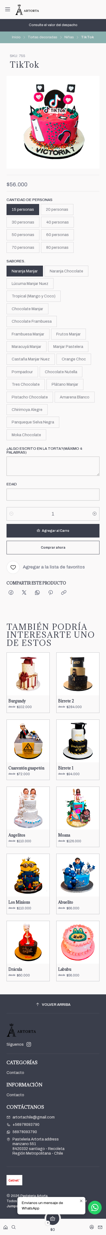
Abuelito (65, 902)
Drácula (15, 969)
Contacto (15, 1073)
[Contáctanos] (100, 1225)
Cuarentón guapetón (26, 768)
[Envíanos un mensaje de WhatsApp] (95, 1207)
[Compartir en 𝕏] (24, 593)
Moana (64, 835)
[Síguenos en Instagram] (29, 1044)
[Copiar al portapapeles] (63, 593)
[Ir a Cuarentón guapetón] (28, 741)
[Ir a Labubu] (78, 942)
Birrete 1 (65, 768)
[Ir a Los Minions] (28, 875)
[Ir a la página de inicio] (27, 9)
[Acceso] (91, 1225)
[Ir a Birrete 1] (78, 741)
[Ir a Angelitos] (28, 808)
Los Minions (19, 902)
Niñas (69, 37)
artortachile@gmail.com (34, 1117)
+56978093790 (26, 1125)
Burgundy (17, 701)
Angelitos (16, 835)
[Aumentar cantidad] (94, 513)
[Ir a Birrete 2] (78, 674)
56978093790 (25, 1132)
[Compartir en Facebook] (11, 593)
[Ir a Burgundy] (28, 674)
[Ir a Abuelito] (78, 875)
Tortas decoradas (42, 37)
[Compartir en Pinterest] (50, 593)
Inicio (16, 37)
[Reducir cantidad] (11, 513)
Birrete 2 (66, 701)
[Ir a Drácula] (28, 942)
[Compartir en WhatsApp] (37, 593)
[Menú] (7, 9)
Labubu (64, 969)
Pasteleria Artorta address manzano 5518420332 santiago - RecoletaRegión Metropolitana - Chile (38, 1146)
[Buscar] (13, 1225)
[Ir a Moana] (78, 808)
